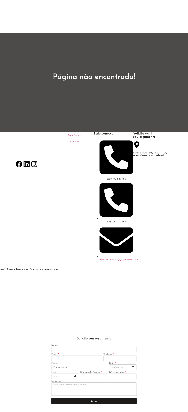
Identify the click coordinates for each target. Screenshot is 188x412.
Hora (54, 372)
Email (54, 354)
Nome (54, 345)
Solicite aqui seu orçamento (144, 135)
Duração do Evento (90, 372)
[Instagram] (34, 164)
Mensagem (56, 381)
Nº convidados (116, 372)
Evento (55, 363)
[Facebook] (19, 164)
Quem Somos (74, 135)
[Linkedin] (26, 164)
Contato (74, 141)
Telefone (107, 354)
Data (112, 363)
